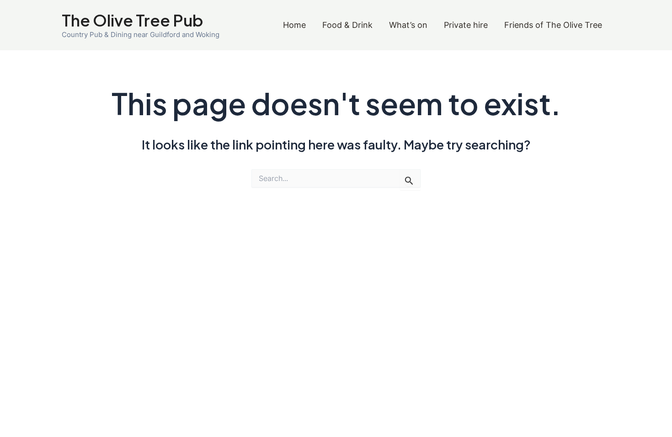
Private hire (466, 25)
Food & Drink (347, 25)
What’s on (408, 25)
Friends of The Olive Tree (553, 25)
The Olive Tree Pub (132, 20)
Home (294, 25)
